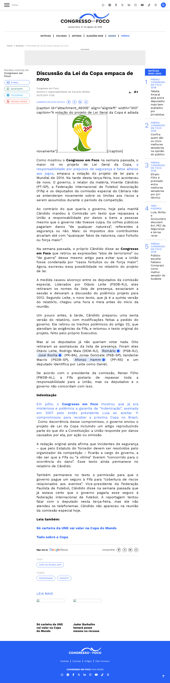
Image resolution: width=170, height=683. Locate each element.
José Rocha (47, 355)
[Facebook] (116, 5)
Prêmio (125, 36)
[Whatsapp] (103, 5)
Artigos (76, 36)
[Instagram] (135, 5)
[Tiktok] (149, 5)
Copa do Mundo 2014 (50, 565)
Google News (19, 101)
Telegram (17, 95)
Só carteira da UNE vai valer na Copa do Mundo (50, 628)
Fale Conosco (102, 661)
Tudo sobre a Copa (52, 537)
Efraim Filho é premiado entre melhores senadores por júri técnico (157, 186)
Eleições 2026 (95, 36)
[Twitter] (122, 5)
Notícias (46, 36)
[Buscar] (163, 4)
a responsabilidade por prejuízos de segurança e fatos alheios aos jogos (87, 168)
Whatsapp (17, 89)
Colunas (61, 36)
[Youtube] (142, 5)
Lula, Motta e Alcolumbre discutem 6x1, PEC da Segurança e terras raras (158, 224)
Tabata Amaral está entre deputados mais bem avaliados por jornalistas (158, 103)
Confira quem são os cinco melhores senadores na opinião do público (158, 144)
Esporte (64, 578)
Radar (112, 36)
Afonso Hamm (88, 360)
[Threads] (155, 5)
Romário (109, 351)
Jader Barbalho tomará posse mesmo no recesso (86, 628)
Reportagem (46, 578)
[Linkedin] (129, 5)
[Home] (85, 18)
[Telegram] (109, 5)
